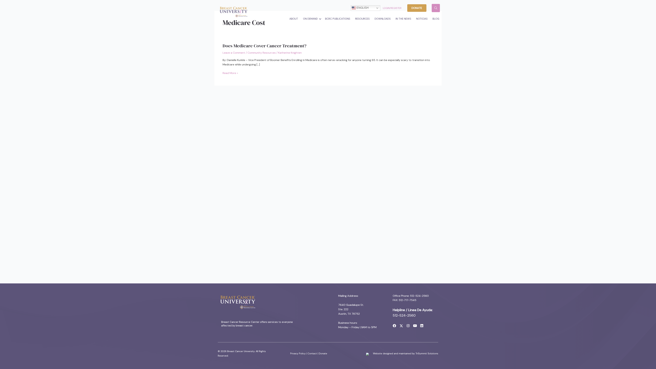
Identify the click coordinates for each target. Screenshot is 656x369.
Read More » (230, 73)
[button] (320, 19)
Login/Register (392, 8)
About (293, 18)
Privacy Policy (298, 353)
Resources (362, 18)
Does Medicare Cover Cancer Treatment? (264, 46)
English (362, 7)
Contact (312, 353)
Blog (436, 18)
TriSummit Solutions (426, 353)
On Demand (310, 18)
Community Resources (262, 52)
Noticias (422, 18)
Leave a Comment (234, 52)
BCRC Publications (337, 18)
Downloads (383, 18)
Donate (323, 353)
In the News (403, 18)
